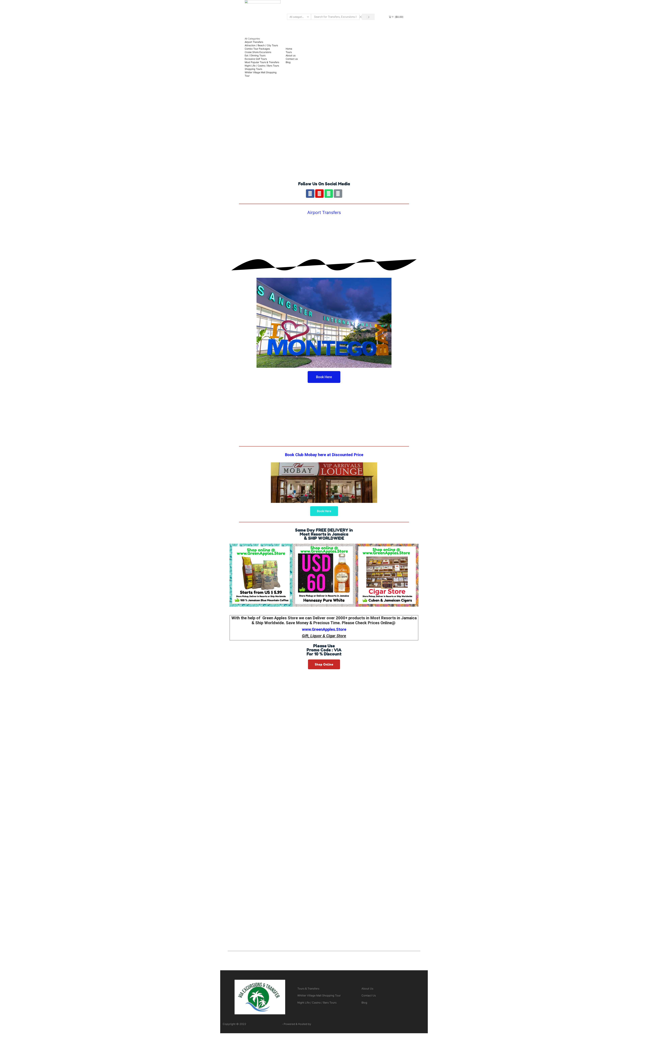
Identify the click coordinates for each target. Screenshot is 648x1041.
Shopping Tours (253, 68)
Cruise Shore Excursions (258, 52)
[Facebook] (310, 193)
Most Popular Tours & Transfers (262, 62)
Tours (289, 52)
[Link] (338, 193)
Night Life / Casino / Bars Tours (262, 65)
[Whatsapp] (329, 193)
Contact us (292, 58)
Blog (288, 62)
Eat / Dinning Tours (255, 55)
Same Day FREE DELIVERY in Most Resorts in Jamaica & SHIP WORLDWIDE (324, 534)
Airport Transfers (254, 41)
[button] (324, 377)
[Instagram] (319, 193)
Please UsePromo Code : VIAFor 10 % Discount (324, 649)
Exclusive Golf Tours (256, 58)
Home (289, 48)
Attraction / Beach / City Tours (261, 45)
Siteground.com (233, 1028)
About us (290, 55)
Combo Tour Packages (257, 48)
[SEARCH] (368, 17)
